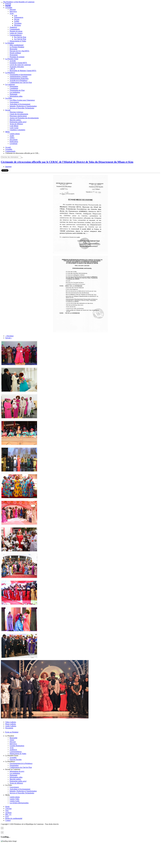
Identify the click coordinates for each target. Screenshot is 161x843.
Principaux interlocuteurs (18, 116)
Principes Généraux (16, 112)
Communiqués (15, 29)
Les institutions (15, 92)
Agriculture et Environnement (20, 104)
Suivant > (8, 338)
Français (8, 3)
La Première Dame (11, 59)
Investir (7, 110)
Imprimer (8, 166)
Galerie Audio (14, 801)
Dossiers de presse (16, 31)
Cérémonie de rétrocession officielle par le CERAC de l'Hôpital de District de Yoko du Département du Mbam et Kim (67, 161)
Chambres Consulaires (17, 130)
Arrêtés (16, 21)
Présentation (14, 86)
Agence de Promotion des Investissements (24, 118)
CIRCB (12, 69)
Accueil (8, 147)
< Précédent (9, 336)
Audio (12, 136)
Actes (12, 13)
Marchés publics (15, 120)
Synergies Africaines (17, 67)
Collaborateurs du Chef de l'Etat (21, 82)
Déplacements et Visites (18, 41)
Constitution (14, 88)
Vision (12, 740)
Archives (8, 812)
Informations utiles (16, 96)
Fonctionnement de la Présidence (21, 763)
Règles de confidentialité (13, 818)
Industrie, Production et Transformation (23, 106)
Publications (14, 142)
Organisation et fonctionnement (20, 74)
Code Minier (14, 126)
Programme (14, 55)
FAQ (7, 816)
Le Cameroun (10, 84)
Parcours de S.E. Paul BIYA (19, 51)
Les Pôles (8, 98)
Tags (7, 810)
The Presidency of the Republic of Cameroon (18, 2)
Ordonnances (18, 17)
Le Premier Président (17, 47)
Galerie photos (15, 134)
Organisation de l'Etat (17, 90)
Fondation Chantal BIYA (18, 63)
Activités (13, 61)
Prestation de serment (17, 57)
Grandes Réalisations (17, 746)
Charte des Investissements (19, 114)
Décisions (17, 25)
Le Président (9, 43)
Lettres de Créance (16, 33)
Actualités (8, 7)
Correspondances (16, 35)
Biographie (13, 49)
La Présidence (10, 72)
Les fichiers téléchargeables (19, 803)
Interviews (13, 11)
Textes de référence (16, 124)
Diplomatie (13, 94)
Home (7, 807)
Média (7, 132)
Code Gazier (14, 128)
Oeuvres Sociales (16, 759)
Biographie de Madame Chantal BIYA (23, 71)
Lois (15, 15)
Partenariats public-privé (18, 122)
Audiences (13, 27)
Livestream (13, 143)
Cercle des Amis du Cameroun (20, 65)
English (8, 5)
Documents (14, 140)
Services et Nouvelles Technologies (22, 108)
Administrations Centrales (18, 76)
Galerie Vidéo (14, 799)
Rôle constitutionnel (16, 45)
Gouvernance (14, 102)
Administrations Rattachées (19, 78)
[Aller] (22, 157)
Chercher (8, 808)
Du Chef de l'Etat (20, 37)
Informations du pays (17, 771)
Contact (8, 820)
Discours (13, 9)
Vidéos (12, 138)
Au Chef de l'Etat (20, 39)
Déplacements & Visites (18, 753)
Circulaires (17, 23)
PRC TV (8, 814)
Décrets (16, 19)
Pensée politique (15, 53)
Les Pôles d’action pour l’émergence (22, 100)
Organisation (14, 765)
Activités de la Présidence (18, 80)
